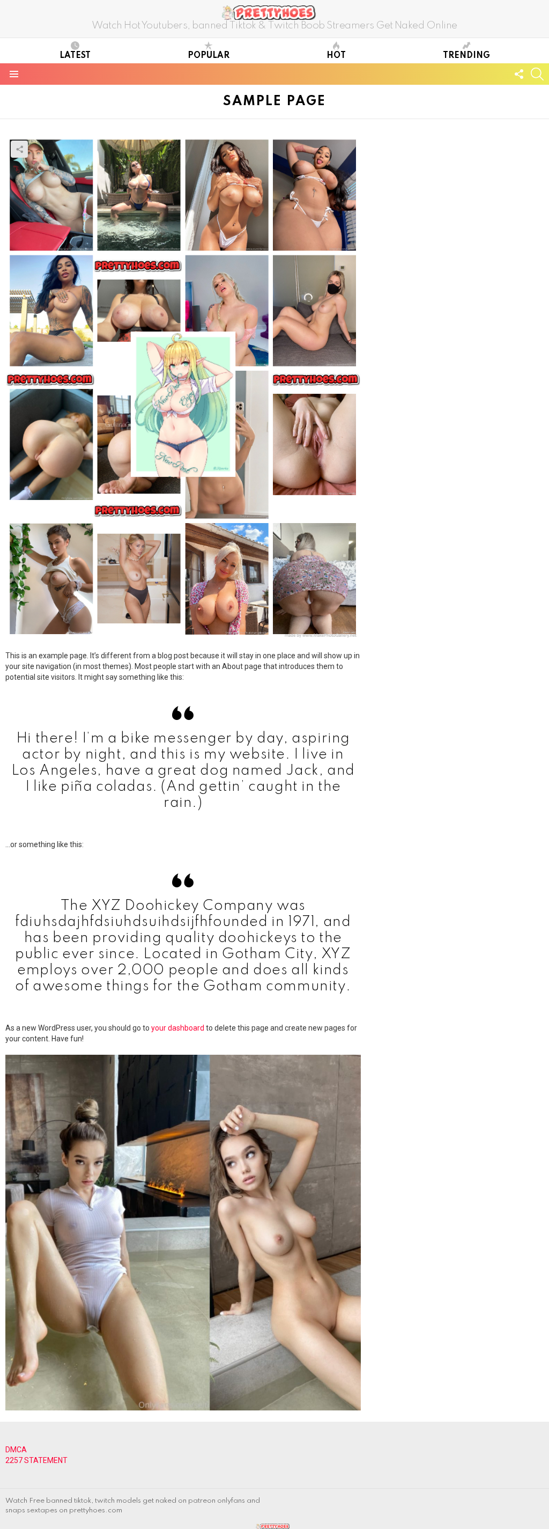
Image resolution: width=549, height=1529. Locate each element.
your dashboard (177, 1028)
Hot (336, 56)
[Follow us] (519, 74)
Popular (208, 56)
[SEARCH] (537, 74)
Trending (466, 56)
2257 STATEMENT (36, 1460)
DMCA (16, 1449)
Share (19, 149)
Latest (75, 56)
